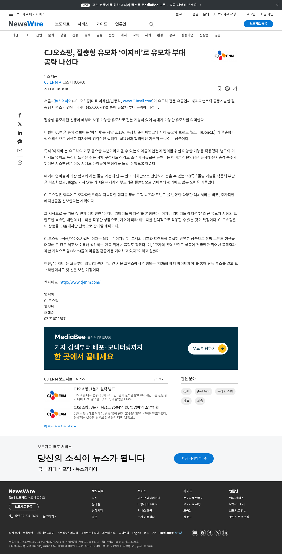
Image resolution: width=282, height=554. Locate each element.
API (154, 533)
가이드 (102, 24)
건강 (75, 35)
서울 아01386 (33, 546)
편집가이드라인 (45, 533)
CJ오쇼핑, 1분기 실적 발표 (94, 389)
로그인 (250, 14)
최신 (15, 35)
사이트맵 (124, 533)
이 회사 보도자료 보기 (60, 426)
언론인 (120, 24)
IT (27, 35)
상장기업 (187, 35)
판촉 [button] (186, 401)
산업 (39, 35)
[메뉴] (12, 14)
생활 (63, 35)
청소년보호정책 (90, 533)
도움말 (194, 14)
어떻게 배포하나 (147, 504)
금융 (99, 35)
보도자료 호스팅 (239, 517)
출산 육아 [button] (203, 391)
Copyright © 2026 (142, 546)
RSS (82, 379)
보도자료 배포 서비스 (30, 14)
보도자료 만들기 (193, 498)
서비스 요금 (144, 511)
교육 (136, 35)
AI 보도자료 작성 (224, 14)
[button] (219, 89)
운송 (112, 35)
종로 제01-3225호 (128, 541)
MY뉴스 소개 (237, 504)
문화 (51, 35)
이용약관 (28, 533)
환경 (160, 35)
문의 (206, 14)
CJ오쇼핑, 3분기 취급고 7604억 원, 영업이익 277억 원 (116, 407)
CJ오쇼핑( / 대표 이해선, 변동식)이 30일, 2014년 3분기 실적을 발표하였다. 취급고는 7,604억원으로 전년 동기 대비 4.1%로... (120, 415)
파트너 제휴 (109, 533)
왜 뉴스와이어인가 (148, 498)
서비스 (83, 24)
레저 (124, 35)
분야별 (96, 504)
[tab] (113, 491)
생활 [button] (186, 391)
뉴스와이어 (63, 101)
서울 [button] (200, 401)
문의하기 (49, 516)
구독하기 (159, 379)
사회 (148, 35)
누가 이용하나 (146, 517)
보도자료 (62, 24)
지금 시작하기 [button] (192, 458)
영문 (218, 35)
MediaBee (167, 533)
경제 (87, 35)
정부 (172, 35)
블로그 (180, 14)
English (136, 533)
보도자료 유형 (192, 504)
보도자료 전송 (238, 511)
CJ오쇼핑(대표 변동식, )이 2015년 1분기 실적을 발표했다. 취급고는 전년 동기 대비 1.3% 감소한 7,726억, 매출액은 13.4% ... (120, 397)
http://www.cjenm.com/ (79, 282)
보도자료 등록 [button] (23, 507)
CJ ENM (52, 82)
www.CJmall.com (137, 101)
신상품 (203, 35)
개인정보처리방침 (68, 533)
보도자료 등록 (258, 24)
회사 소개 (14, 533)
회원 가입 (267, 14)
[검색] (151, 24)
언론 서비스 (236, 498)
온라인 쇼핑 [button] (225, 391)
